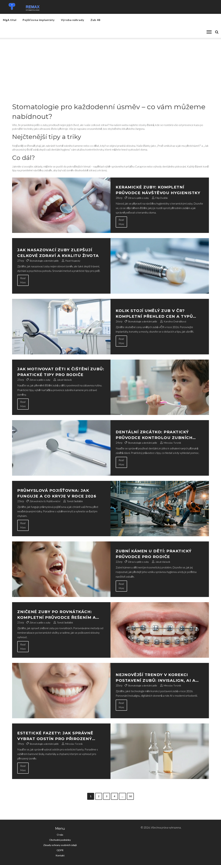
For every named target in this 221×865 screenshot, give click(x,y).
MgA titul (9, 19)
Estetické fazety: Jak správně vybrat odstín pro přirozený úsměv (55, 736)
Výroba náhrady (72, 19)
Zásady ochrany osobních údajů (60, 845)
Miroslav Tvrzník (172, 442)
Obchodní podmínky (60, 839)
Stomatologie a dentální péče (44, 260)
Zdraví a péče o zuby (138, 197)
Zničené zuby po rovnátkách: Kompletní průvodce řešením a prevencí (56, 614)
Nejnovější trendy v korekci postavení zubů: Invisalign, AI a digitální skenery (155, 677)
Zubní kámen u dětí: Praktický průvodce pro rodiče (154, 554)
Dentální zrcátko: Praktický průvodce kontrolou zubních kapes (154, 435)
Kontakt (60, 855)
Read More (121, 222)
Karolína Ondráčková (175, 321)
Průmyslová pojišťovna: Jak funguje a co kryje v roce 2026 (56, 493)
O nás (60, 834)
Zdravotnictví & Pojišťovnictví (45, 501)
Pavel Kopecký (72, 260)
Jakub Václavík (64, 379)
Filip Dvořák (161, 197)
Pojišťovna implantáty (39, 19)
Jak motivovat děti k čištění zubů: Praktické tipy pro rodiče (60, 372)
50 (130, 796)
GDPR (60, 850)
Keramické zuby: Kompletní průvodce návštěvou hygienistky (158, 190)
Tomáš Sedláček (75, 501)
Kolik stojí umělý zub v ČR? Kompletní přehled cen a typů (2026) (154, 313)
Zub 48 (95, 19)
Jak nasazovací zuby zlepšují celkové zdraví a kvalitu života (58, 253)
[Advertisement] (110, 64)
